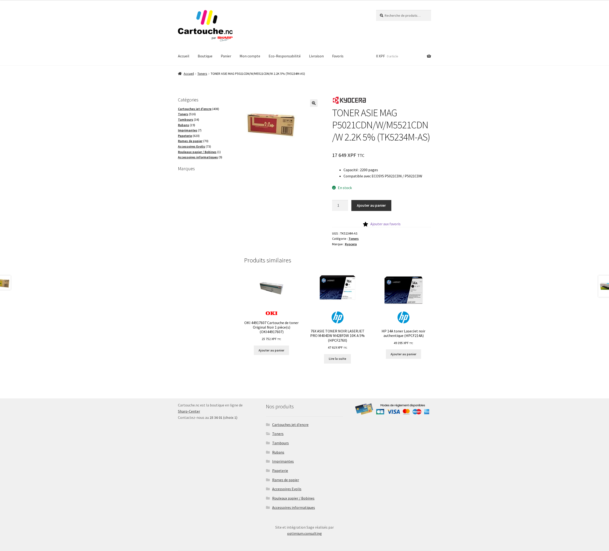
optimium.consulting (304, 533)
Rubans (278, 452)
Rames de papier (285, 479)
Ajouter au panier (371, 205)
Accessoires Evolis (286, 488)
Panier (226, 56)
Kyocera (351, 244)
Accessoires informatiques (293, 507)
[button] (314, 103)
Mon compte (250, 56)
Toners (202, 73)
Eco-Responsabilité (285, 56)
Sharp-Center (189, 411)
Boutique (205, 56)
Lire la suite (337, 358)
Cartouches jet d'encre (290, 424)
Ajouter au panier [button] (271, 350)
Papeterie (280, 470)
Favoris (338, 56)
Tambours (280, 443)
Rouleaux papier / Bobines (293, 498)
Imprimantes (283, 461)
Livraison (316, 56)
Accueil (183, 56)
